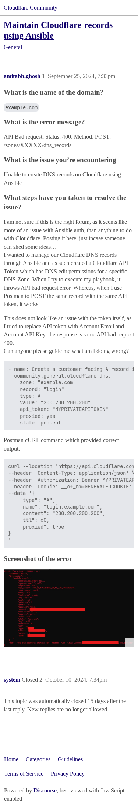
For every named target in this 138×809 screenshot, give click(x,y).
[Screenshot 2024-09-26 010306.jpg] (69, 608)
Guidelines (70, 759)
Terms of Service (23, 773)
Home (11, 759)
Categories (38, 759)
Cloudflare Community (30, 7)
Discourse (45, 790)
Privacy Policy (68, 773)
